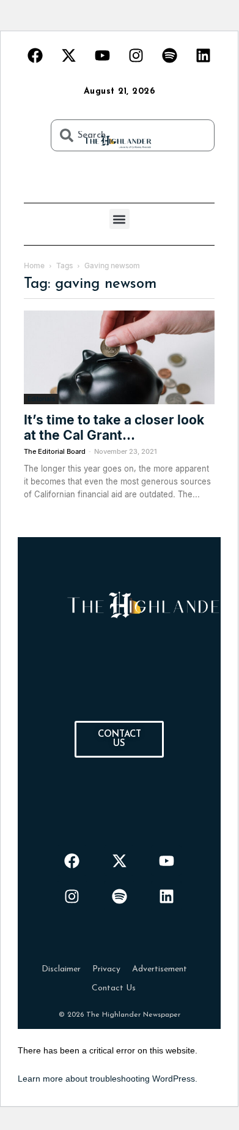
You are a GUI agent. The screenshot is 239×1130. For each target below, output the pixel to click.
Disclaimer (61, 969)
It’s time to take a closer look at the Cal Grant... (114, 427)
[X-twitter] (69, 55)
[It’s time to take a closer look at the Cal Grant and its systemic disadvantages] (119, 357)
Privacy (106, 969)
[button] (119, 219)
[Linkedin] (203, 55)
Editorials (41, 398)
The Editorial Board (55, 451)
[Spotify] (170, 55)
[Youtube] (102, 55)
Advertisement (159, 969)
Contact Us (114, 988)
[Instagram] (136, 55)
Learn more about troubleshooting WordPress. (107, 1078)
